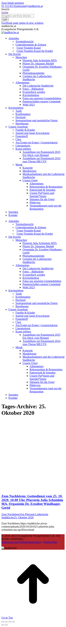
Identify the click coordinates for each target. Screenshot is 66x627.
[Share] (6, 621)
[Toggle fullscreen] (9, 621)
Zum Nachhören (10, 514)
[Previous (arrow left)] (2, 624)
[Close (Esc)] (2, 621)
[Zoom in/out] (13, 621)
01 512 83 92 (8, 6)
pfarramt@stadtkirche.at (29, 6)
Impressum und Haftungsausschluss (21, 542)
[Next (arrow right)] (6, 624)
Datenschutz (50, 542)
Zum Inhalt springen (12, 2)
